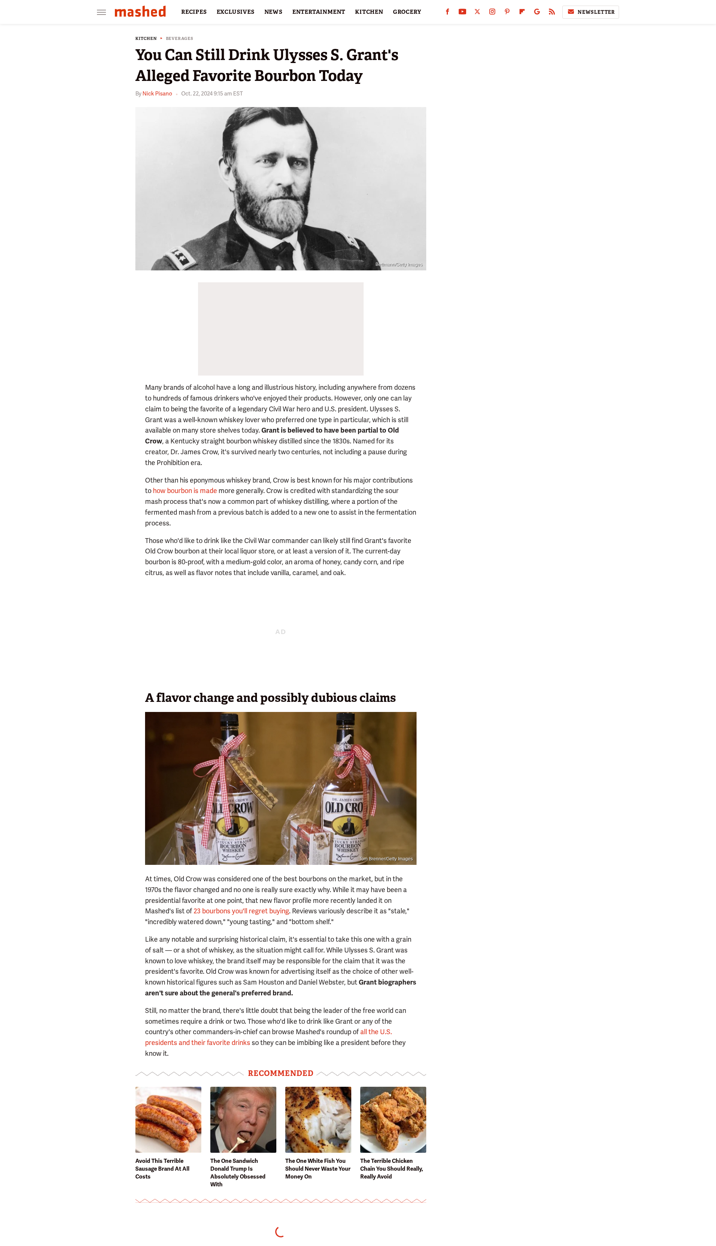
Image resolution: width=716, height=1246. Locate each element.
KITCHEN (369, 12)
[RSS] (551, 13)
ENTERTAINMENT (318, 12)
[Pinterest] (507, 13)
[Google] (537, 13)
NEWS (273, 12)
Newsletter (596, 12)
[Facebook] (447, 13)
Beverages (180, 39)
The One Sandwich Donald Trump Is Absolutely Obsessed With (238, 1172)
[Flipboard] (522, 13)
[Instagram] (492, 13)
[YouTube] (462, 13)
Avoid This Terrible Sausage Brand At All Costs (162, 1168)
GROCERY (407, 12)
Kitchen (146, 39)
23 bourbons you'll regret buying (241, 911)
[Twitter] (477, 13)
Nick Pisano (157, 93)
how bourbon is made (185, 490)
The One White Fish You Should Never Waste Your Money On (318, 1168)
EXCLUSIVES (236, 12)
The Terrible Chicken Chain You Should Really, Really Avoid (391, 1168)
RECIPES (194, 12)
